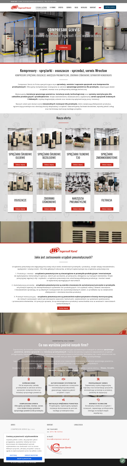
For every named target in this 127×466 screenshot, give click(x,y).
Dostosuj (13, 455)
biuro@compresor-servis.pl (33, 1)
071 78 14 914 (52, 1)
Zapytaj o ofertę (110, 7)
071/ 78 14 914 (56, 432)
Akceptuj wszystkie (24, 458)
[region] (24, 447)
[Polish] (100, 7)
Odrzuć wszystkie (31, 455)
